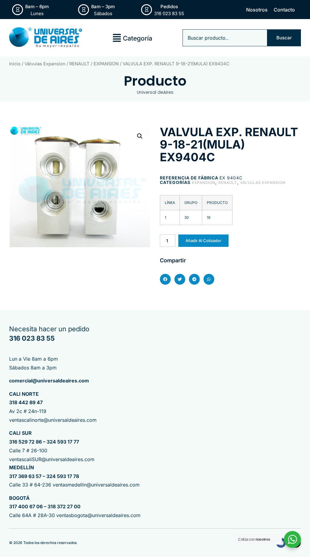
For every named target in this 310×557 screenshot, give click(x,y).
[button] (139, 136)
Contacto (284, 10)
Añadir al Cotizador (203, 240)
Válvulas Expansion (45, 64)
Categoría (137, 38)
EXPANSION (106, 64)
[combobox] (225, 37)
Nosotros (257, 10)
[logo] (45, 37)
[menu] (116, 37)
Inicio (15, 64)
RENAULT (79, 64)
